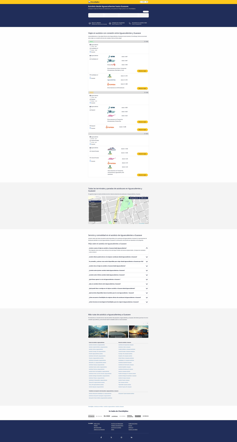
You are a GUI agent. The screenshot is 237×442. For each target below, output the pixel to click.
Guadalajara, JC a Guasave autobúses (126, 360)
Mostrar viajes (142, 71)
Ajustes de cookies (116, 427)
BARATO (91, 41)
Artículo (130, 427)
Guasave (145, 198)
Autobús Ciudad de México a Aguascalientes (98, 347)
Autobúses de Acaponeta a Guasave (125, 344)
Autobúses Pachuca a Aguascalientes (96, 369)
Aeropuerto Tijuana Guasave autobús (126, 393)
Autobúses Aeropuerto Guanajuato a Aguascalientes (100, 395)
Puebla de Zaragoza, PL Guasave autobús (127, 373)
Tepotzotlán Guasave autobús (124, 384)
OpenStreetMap (141, 223)
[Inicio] (93, 2)
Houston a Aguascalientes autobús (96, 358)
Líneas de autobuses (99, 429)
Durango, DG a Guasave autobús (125, 353)
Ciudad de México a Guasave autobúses (126, 349)
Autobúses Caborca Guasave (124, 347)
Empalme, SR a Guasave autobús (125, 355)
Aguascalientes (134, 198)
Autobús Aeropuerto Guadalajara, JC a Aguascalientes (100, 393)
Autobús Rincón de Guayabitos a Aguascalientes (99, 371)
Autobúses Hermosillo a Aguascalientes (97, 355)
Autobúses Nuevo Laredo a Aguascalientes (98, 367)
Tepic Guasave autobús (123, 382)
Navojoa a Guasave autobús (124, 371)
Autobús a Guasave (120, 406)
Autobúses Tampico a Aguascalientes (96, 378)
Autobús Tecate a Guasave (123, 380)
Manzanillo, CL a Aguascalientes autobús (97, 362)
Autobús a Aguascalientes (109, 406)
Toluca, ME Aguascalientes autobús (96, 384)
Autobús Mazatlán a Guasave (124, 367)
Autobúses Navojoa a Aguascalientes (96, 364)
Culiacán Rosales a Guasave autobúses (126, 351)
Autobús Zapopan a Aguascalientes (96, 386)
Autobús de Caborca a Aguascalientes (97, 344)
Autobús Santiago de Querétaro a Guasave (127, 375)
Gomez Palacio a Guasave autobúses (126, 358)
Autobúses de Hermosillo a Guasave (126, 364)
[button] (115, 220)
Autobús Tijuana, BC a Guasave (124, 386)
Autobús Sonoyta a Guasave (124, 378)
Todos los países (132, 429)
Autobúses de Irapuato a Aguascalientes (97, 360)
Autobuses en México (98, 406)
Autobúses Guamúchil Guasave (124, 362)
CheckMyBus (91, 406)
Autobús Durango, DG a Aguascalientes (97, 351)
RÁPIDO (91, 92)
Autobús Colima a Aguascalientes (96, 349)
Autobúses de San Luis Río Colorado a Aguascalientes (100, 373)
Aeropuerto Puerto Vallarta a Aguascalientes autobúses (100, 398)
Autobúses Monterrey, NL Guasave (125, 369)
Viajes (112, 429)
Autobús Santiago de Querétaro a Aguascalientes (99, 375)
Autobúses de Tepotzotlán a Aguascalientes (98, 380)
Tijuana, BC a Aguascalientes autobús (97, 382)
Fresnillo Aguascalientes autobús (96, 353)
